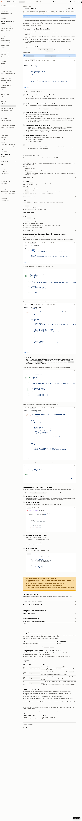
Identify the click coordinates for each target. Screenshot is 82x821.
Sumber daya (43, 1)
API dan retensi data (65, 17)
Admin (36, 1)
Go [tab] (44, 60)
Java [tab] (48, 60)
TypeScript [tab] (37, 60)
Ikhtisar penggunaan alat (29, 715)
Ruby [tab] (54, 60)
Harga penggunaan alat (49, 646)
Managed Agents (29, 1)
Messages (22, 1)
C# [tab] (42, 60)
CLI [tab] (29, 60)
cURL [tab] (26, 60)
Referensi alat (38, 25)
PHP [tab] (51, 60)
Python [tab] (32, 60)
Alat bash (44, 715)
